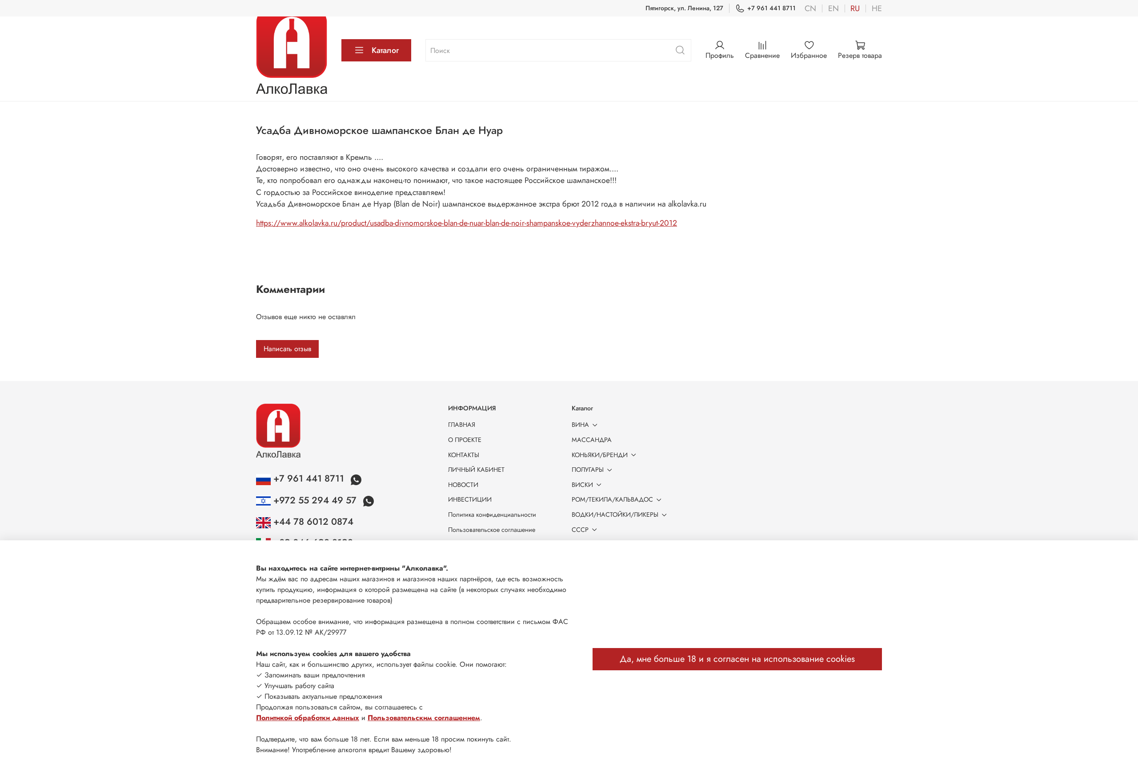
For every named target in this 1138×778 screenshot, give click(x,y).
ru (855, 8)
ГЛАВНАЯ (461, 424)
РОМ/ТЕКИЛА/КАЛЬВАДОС (612, 499)
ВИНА (580, 424)
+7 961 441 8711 (771, 8)
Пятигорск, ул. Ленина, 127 (684, 8)
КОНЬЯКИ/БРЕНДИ (600, 454)
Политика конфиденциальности (492, 514)
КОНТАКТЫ (463, 454)
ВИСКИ (582, 484)
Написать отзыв (287, 349)
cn (810, 8)
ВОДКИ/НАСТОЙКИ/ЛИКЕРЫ (615, 514)
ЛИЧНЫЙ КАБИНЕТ (476, 469)
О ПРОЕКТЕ (464, 439)
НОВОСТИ (463, 484)
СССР (580, 529)
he (877, 8)
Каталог (385, 50)
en (833, 8)
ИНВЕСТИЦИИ (470, 499)
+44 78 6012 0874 (312, 521)
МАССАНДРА (592, 439)
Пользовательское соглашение (491, 529)
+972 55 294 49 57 (315, 500)
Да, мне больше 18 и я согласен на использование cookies (737, 658)
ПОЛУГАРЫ (588, 469)
